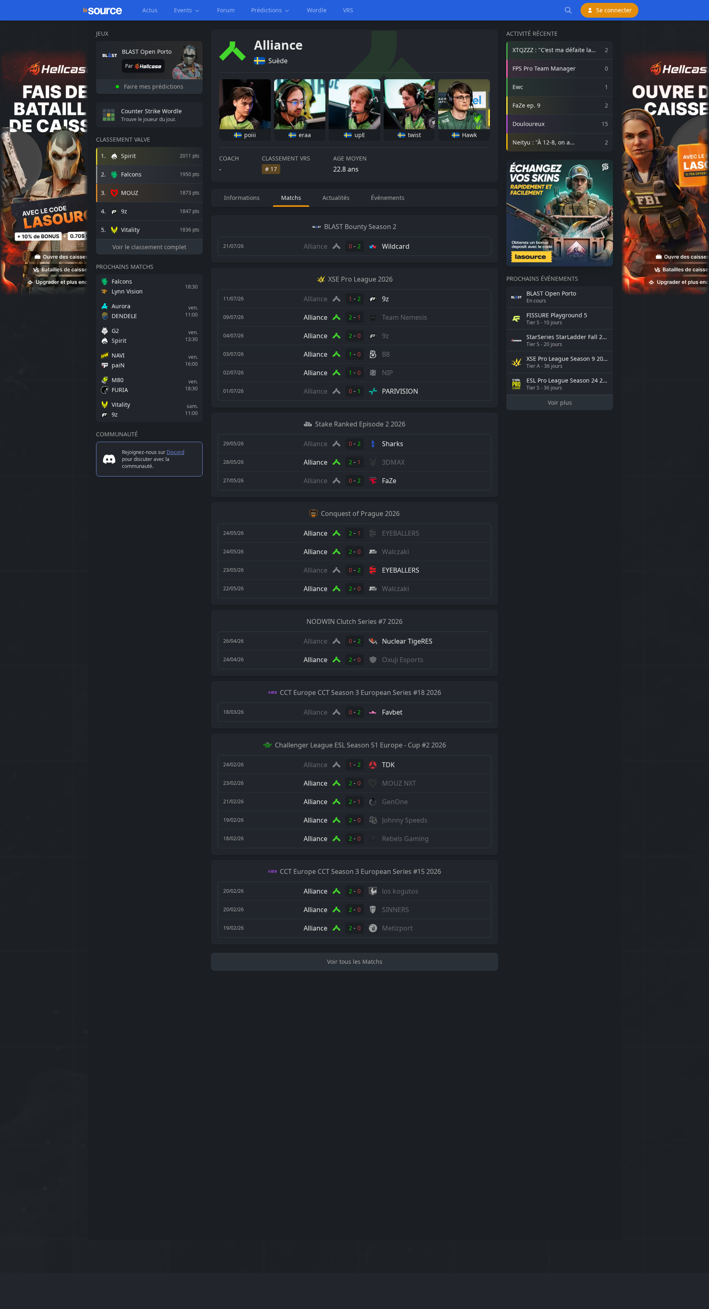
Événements (388, 198)
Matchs (291, 198)
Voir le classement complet (149, 247)
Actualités (336, 198)
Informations (242, 198)
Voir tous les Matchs (354, 961)
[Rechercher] (568, 10)
